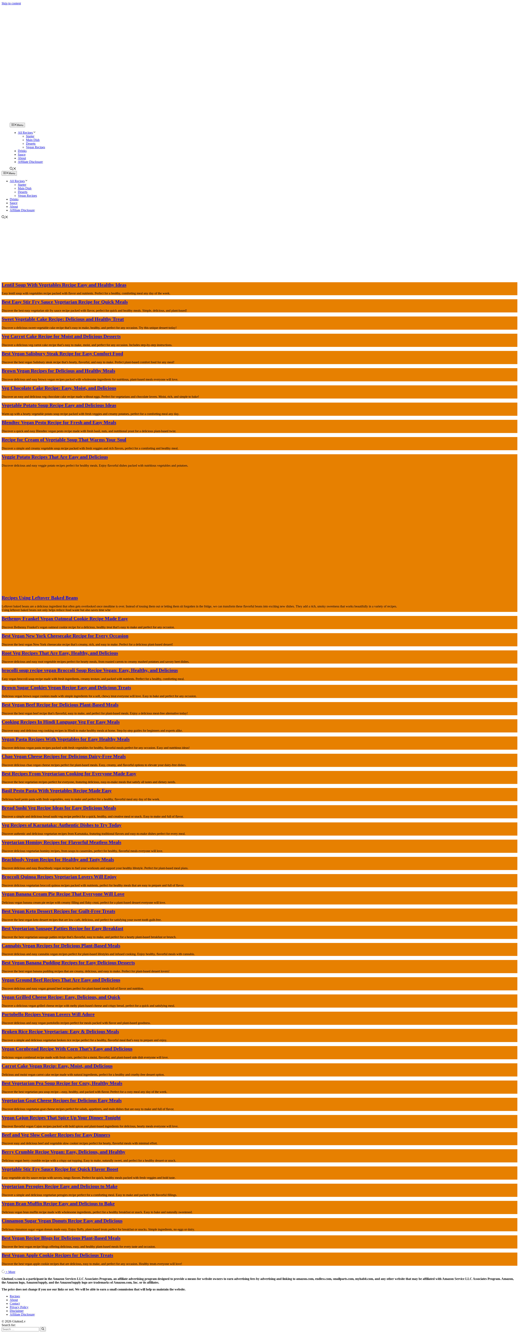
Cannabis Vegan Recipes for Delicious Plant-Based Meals (61, 945)
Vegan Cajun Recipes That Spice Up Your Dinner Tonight (61, 1117)
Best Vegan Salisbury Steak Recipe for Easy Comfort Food (62, 353)
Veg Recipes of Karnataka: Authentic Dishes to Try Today (61, 825)
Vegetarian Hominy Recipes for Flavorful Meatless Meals (61, 842)
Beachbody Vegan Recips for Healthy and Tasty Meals (58, 859)
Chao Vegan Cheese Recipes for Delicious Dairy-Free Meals (64, 756)
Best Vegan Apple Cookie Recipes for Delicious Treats (57, 1255)
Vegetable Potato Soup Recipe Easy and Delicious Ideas (59, 405)
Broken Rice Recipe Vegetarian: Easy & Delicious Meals (60, 1031)
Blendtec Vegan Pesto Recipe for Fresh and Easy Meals (59, 422)
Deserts (30, 143)
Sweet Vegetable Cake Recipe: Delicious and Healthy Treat (63, 319)
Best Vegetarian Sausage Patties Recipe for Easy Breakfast (62, 928)
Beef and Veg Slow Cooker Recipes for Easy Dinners (56, 1134)
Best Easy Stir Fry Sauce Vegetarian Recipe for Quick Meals (65, 302)
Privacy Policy (19, 1307)
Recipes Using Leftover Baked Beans (40, 597)
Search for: (9, 1325)
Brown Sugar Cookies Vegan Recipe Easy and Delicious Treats (66, 687)
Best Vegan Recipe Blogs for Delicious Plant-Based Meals (61, 1238)
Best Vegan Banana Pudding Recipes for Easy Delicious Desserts (68, 962)
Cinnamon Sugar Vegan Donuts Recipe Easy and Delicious (62, 1220)
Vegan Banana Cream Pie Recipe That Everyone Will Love (63, 894)
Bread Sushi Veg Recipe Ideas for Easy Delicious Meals (59, 807)
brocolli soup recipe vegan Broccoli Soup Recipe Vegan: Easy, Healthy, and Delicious (90, 670)
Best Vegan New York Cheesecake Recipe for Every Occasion (65, 635)
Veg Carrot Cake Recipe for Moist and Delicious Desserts (61, 336)
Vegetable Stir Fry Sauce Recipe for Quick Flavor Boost (60, 1169)
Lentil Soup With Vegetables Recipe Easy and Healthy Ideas (64, 285)
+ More (10, 1272)
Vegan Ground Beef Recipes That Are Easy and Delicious (61, 979)
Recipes (15, 1296)
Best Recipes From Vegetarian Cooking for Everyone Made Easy (69, 773)
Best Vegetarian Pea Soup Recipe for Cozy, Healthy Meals (62, 1083)
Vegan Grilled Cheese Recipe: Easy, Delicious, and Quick (61, 997)
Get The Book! (303, 7)
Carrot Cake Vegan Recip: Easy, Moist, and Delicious (57, 1066)
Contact (15, 1303)
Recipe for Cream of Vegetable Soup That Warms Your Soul (64, 439)
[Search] (43, 1329)
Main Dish (33, 140)
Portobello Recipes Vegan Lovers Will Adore (48, 1014)
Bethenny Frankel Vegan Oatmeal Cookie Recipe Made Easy (65, 618)
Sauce (22, 154)
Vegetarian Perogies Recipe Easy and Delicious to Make (60, 1186)
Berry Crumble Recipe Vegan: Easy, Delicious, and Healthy (63, 1151)
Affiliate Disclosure (30, 162)
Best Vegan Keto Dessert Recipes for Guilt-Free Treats (58, 911)
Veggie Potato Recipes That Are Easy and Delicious (55, 457)
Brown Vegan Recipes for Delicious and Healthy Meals (58, 370)
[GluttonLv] (16, 121)
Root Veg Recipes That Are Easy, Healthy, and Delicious (60, 653)
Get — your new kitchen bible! (242, 7)
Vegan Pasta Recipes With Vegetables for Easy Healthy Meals (66, 739)
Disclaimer (17, 1311)
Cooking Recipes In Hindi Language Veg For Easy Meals (61, 722)
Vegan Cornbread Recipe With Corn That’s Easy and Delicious (67, 1048)
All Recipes (25, 132)
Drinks (22, 151)
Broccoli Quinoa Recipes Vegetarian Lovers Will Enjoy (59, 876)
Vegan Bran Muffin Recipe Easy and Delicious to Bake (58, 1203)
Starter (30, 136)
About (22, 158)
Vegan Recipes (35, 147)
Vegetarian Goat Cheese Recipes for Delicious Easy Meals (62, 1100)
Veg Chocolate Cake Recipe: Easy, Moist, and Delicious (59, 388)
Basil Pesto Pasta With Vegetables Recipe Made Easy (57, 790)
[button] (13, 169)
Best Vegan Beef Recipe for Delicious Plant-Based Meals (60, 704)
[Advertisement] (259, 249)
